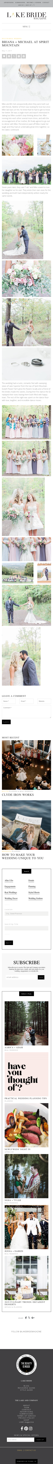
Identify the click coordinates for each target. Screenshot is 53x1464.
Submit (6, 722)
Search (9, 943)
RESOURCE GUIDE (26, 1388)
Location (9, 909)
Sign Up (28, 5)
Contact (46, 2)
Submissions (20, 2)
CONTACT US (30, 1450)
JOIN (41, 977)
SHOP (26, 1420)
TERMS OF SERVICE (26, 1416)
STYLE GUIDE (26, 1390)
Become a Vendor (34, 2)
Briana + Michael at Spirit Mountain (25, 43)
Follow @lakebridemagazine (26, 1331)
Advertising (9, 2)
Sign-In (21, 5)
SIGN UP (40, 1440)
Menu (25, 26)
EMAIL (20, 1450)
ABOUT (26, 1405)
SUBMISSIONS (26, 1414)
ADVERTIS (24, 1411)
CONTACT (26, 1409)
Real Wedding (15, 38)
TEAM (26, 1407)
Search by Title (11, 924)
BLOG (26, 1386)
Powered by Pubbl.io (26, 1461)
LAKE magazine (26, 1422)
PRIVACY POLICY (27, 1418)
